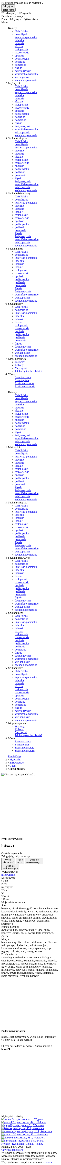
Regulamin (18, 1143)
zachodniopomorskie (26, 80)
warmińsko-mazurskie (26, 74)
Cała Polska (21, 31)
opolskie (19, 55)
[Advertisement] (30, 806)
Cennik (30, 1143)
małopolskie (21, 49)
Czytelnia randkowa (12, 1149)
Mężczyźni (21, 368)
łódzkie (19, 46)
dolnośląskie (21, 34)
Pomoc (39, 1143)
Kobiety (19, 365)
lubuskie (19, 43)
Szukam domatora (24, 383)
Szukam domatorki (25, 386)
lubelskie (19, 40)
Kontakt (5, 1143)
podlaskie (20, 61)
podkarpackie (22, 58)
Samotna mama (23, 377)
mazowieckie (22, 52)
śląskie (18, 67)
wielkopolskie (22, 77)
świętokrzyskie (23, 70)
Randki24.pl (14, 756)
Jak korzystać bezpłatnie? (28, 371)
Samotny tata (22, 380)
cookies (48, 1162)
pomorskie (20, 64)
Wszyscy (20, 361)
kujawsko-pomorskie (26, 37)
